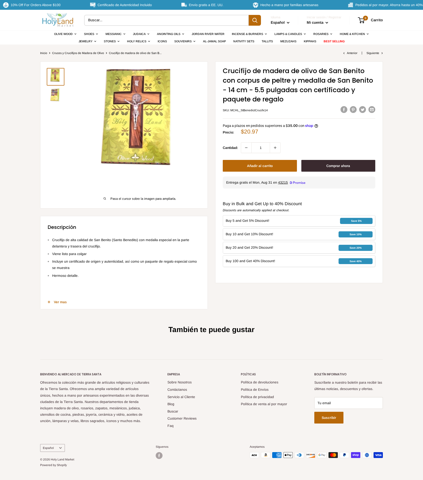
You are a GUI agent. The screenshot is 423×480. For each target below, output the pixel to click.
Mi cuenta (315, 22)
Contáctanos (177, 389)
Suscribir (329, 418)
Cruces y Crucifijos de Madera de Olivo (78, 53)
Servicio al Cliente (181, 397)
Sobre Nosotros (179, 382)
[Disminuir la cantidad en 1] (246, 148)
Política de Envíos (255, 389)
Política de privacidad (257, 397)
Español (48, 448)
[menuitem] (65, 34)
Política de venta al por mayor (264, 404)
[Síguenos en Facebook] (159, 455)
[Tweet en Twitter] (362, 109)
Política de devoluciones (259, 382)
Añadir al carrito (260, 166)
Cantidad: (230, 148)
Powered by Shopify (53, 465)
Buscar (172, 411)
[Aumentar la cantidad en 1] (275, 148)
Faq (170, 426)
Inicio (43, 53)
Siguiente (372, 53)
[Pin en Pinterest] (353, 109)
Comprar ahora (338, 166)
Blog (170, 404)
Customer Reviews (182, 418)
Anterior (352, 53)
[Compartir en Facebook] (344, 109)
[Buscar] (255, 20)
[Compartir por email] (371, 109)
